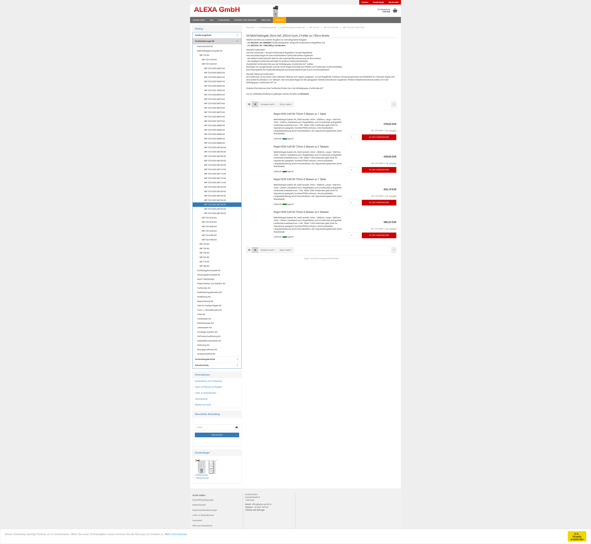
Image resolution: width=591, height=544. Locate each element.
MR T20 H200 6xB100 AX (215, 165)
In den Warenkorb (379, 137)
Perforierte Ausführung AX (209, 336)
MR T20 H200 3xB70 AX (214, 103)
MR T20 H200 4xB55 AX (214, 77)
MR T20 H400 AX (209, 235)
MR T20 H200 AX (209, 64)
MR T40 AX (204, 248)
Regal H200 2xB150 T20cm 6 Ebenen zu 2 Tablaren (301, 212)
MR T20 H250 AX (209, 222)
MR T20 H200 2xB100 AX (215, 147)
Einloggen (217, 435)
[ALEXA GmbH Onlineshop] (225, 10)
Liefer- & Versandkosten (205, 393)
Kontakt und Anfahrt (245, 20)
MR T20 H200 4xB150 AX (215, 213)
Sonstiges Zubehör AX (207, 332)
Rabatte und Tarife (203, 405)
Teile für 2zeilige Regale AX (209, 305)
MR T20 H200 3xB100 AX (215, 152)
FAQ (211, 20)
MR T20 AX (204, 55)
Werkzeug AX (203, 345)
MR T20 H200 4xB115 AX (215, 178)
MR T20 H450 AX (209, 240)
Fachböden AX (204, 288)
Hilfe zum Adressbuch (202, 525)
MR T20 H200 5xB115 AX (215, 182)
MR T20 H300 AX (209, 226)
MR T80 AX (204, 266)
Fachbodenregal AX (204, 41)
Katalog (279, 20)
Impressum (197, 520)
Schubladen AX (204, 319)
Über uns (266, 20)
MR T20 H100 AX (209, 59)
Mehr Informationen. (176, 534)
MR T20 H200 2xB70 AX (214, 99)
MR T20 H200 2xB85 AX (214, 125)
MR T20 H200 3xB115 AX (215, 174)
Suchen (365, 2)
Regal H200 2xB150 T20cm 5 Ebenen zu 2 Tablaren (301, 146)
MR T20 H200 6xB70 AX (214, 117)
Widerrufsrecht (199, 505)
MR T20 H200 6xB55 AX (214, 86)
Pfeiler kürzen (202, 475)
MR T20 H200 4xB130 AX (215, 196)
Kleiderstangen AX (205, 323)
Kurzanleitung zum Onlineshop (208, 381)
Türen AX (201, 314)
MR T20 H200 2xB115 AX (215, 169)
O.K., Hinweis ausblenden (577, 536)
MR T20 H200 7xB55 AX (214, 90)
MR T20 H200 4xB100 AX (215, 156)
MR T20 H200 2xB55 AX (214, 68)
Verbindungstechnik (205, 359)
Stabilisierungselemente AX (209, 292)
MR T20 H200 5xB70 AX (214, 112)
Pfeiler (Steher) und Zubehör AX (211, 283)
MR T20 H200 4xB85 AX (214, 134)
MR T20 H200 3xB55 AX (214, 73)
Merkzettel (394, 2)
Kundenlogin (378, 2)
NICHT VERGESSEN (205, 279)
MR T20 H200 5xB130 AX (215, 200)
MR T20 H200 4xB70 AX (214, 108)
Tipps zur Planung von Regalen (208, 387)
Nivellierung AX (204, 297)
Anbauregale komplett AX (208, 275)
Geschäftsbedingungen (202, 500)
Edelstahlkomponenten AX (209, 341)
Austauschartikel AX (206, 354)
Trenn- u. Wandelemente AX (209, 310)
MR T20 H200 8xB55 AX (214, 95)
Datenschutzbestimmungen (204, 510)
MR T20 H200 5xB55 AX (214, 81)
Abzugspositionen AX (207, 349)
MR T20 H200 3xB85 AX (214, 130)
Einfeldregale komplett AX (209, 270)
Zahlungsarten (201, 399)
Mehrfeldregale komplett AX (209, 51)
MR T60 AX (204, 257)
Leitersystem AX (204, 327)
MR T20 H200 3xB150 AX (215, 209)
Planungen (224, 20)
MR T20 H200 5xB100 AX (215, 160)
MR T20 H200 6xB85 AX (214, 143)
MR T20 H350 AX (209, 231)
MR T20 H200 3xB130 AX (215, 191)
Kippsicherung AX (205, 301)
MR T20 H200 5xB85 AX (214, 138)
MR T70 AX (204, 262)
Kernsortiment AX (205, 46)
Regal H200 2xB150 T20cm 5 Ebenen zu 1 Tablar (300, 113)
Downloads (199, 20)
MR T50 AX (204, 253)
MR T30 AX (204, 244)
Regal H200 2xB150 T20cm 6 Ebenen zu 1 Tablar (300, 179)
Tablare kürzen (202, 478)
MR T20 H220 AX (209, 218)
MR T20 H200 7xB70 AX (214, 121)
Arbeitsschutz (202, 365)
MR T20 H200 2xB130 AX (215, 187)
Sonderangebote (203, 35)
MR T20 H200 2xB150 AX (215, 204)
